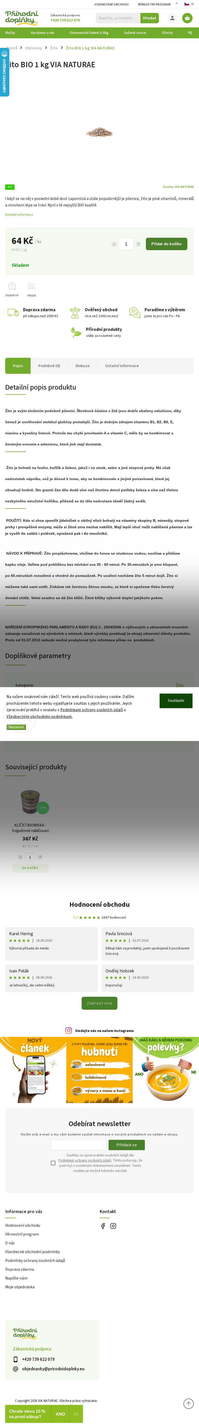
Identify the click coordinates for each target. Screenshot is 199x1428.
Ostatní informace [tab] (122, 366)
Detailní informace (19, 214)
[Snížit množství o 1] (114, 244)
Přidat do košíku (166, 244)
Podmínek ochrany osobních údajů (84, 1160)
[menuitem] (14, 32)
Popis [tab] (18, 366)
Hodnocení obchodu (112, 4)
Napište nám (16, 1278)
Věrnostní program (154, 4)
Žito (179, 685)
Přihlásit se (127, 1145)
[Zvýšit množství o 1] (138, 244)
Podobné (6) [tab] (49, 366)
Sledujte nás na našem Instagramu (104, 1030)
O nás (10, 1243)
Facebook (103, 1226)
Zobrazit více (99, 1003)
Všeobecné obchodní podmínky (32, 1252)
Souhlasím (176, 700)
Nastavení (16, 727)
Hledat (149, 18)
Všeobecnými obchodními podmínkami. (39, 716)
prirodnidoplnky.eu (113, 1226)
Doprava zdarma (19, 1269)
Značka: (178, 186)
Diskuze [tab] (83, 366)
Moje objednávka (19, 1287)
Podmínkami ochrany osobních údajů (91, 710)
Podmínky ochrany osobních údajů (35, 1260)
